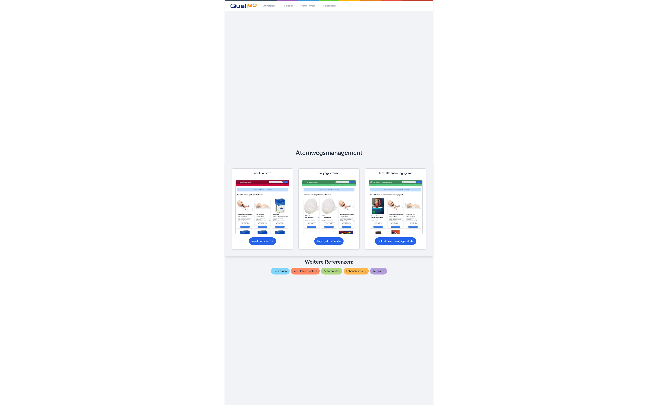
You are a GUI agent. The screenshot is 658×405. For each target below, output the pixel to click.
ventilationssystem (305, 271)
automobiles (331, 271)
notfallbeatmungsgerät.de (396, 241)
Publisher (288, 5)
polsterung (280, 271)
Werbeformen (307, 5)
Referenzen (329, 5)
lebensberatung (356, 271)
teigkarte (378, 271)
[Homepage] (243, 6)
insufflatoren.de (262, 241)
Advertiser (269, 5)
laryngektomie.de (329, 241)
